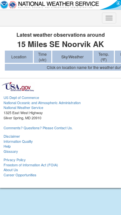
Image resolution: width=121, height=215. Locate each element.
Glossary (11, 151)
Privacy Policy (15, 159)
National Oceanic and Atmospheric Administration (42, 102)
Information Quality (18, 141)
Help (7, 146)
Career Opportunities (20, 174)
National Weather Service (23, 107)
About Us (11, 169)
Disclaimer (12, 136)
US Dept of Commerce (21, 97)
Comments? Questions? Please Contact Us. (38, 127)
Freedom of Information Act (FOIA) (31, 164)
